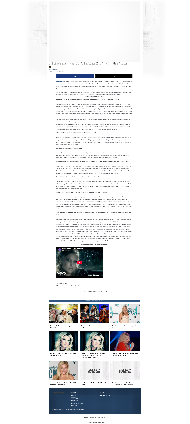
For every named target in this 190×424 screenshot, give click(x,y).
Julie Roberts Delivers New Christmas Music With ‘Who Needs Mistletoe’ (123, 384)
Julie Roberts (59, 81)
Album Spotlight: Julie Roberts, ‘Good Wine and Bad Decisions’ (63, 354)
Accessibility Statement (77, 398)
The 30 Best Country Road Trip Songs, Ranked (92, 327)
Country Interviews (66, 285)
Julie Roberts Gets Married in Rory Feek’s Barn (124, 327)
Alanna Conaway (53, 69)
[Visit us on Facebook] (107, 395)
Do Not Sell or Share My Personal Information (81, 402)
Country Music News (76, 285)
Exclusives (83, 285)
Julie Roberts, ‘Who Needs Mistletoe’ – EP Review (94, 384)
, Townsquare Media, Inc (69, 409)
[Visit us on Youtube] (104, 395)
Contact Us (74, 395)
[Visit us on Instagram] (101, 395)
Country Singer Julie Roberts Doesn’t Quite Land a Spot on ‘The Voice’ (125, 354)
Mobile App (74, 405)
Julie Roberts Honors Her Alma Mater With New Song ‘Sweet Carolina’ (63, 384)
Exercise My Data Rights (77, 403)
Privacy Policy (74, 400)
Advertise (73, 397)
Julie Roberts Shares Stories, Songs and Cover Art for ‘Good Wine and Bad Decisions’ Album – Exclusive (93, 355)
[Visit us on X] (110, 395)
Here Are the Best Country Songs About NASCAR (62, 327)
